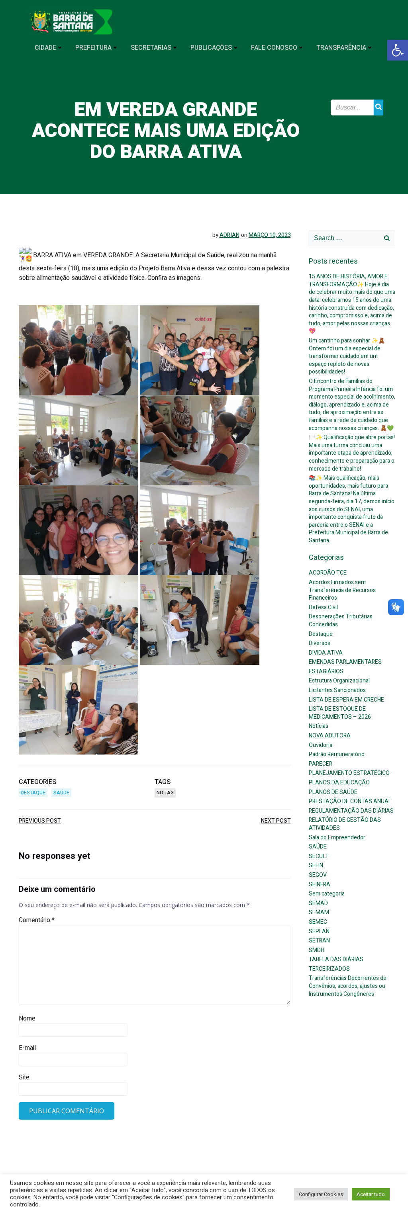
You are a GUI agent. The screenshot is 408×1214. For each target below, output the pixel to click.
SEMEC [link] (318, 922)
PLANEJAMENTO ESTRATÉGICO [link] (349, 773)
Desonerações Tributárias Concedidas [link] (341, 620)
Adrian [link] (229, 235)
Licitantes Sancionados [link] (337, 690)
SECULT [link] (319, 856)
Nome (27, 1018)
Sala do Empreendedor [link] (337, 837)
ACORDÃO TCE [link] (328, 573)
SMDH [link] (316, 950)
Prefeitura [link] (93, 48)
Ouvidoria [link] (320, 745)
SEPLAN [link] (319, 931)
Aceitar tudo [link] (371, 1194)
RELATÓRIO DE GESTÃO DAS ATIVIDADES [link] (345, 824)
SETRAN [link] (319, 940)
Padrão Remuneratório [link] (337, 754)
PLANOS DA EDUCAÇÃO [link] (339, 782)
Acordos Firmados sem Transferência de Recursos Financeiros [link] (342, 590)
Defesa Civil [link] (323, 607)
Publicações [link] (211, 48)
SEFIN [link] (316, 865)
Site (24, 1077)
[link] (397, 50)
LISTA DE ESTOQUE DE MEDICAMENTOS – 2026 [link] (340, 713)
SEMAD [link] (318, 903)
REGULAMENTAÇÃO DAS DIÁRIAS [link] (351, 811)
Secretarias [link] (151, 48)
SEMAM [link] (319, 912)
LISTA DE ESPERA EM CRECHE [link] (346, 700)
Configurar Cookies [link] (321, 1194)
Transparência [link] (341, 48)
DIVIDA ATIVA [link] (326, 653)
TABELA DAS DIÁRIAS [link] (336, 959)
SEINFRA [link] (319, 884)
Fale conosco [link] (274, 48)
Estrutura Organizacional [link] (339, 680)
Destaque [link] (33, 792)
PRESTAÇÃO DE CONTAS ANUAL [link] (350, 801)
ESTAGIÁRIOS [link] (326, 671)
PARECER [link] (320, 764)
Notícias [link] (318, 726)
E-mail (27, 1048)
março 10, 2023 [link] (270, 235)
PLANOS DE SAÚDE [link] (333, 792)
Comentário (37, 920)
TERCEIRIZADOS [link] (329, 969)
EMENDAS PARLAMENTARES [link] (345, 662)
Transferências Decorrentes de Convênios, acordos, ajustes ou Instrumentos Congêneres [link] (347, 986)
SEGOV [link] (318, 875)
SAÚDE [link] (61, 792)
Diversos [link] (319, 643)
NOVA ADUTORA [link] (330, 735)
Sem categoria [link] (327, 893)
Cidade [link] (45, 48)
